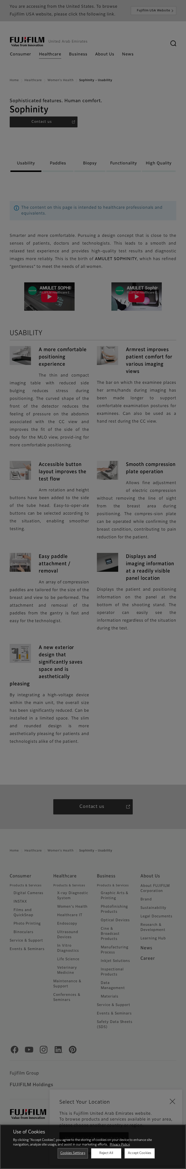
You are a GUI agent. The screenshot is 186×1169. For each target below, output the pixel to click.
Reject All (106, 1153)
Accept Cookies (139, 1153)
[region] (93, 1146)
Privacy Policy (120, 1144)
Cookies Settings (72, 1153)
